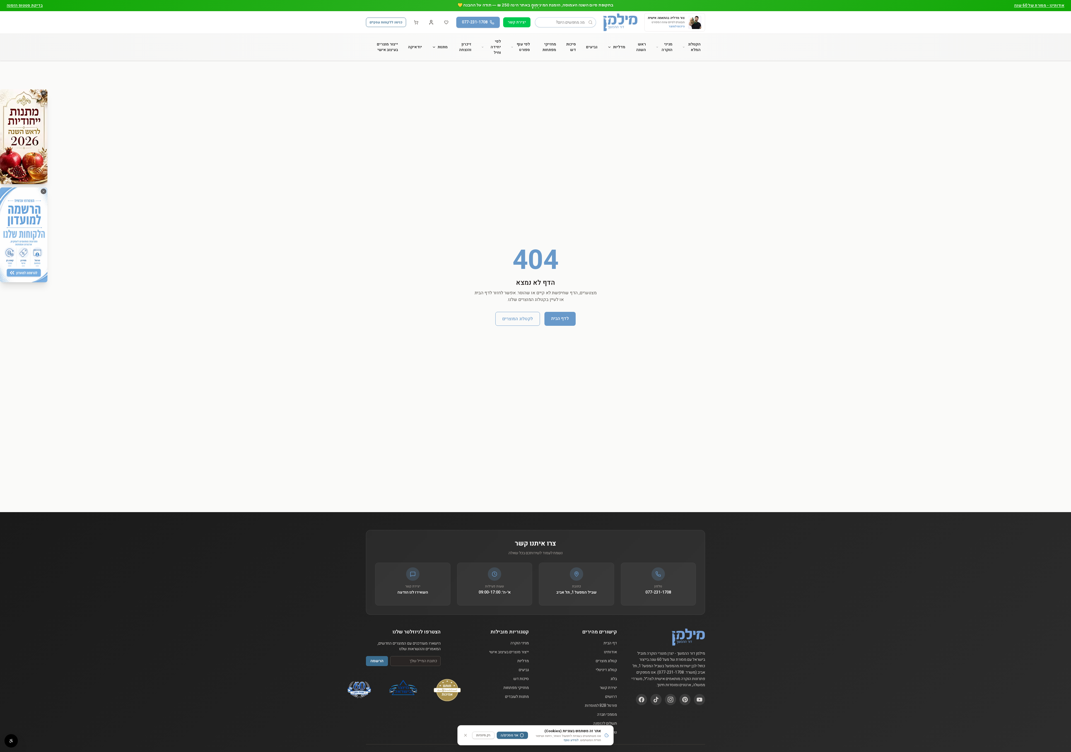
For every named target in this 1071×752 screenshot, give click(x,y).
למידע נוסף (571, 740)
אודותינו (610, 652)
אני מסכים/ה (509, 735)
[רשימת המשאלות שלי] (446, 22)
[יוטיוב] (699, 699)
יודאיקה (415, 47)
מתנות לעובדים (517, 697)
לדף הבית (560, 318)
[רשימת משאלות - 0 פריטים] (446, 22)
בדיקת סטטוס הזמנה (25, 5)
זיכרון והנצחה (465, 47)
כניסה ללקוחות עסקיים (386, 22)
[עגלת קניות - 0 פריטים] (416, 22)
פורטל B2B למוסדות (601, 705)
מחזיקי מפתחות (549, 47)
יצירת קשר (517, 22)
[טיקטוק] (656, 699)
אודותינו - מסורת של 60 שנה (1039, 5)
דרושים (611, 697)
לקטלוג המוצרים (517, 318)
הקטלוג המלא (694, 47)
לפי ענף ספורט (523, 47)
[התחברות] (431, 22)
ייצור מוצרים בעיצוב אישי (387, 47)
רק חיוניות (483, 735)
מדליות (619, 47)
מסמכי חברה (607, 714)
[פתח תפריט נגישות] (11, 741)
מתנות (443, 47)
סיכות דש (571, 47)
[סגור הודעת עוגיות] (465, 735)
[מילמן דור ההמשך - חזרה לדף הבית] (620, 22)
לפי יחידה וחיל (496, 47)
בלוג (614, 679)
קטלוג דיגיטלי (606, 670)
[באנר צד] (23, 136)
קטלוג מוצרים (606, 661)
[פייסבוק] (641, 699)
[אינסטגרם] (670, 699)
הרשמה (376, 661)
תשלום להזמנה (605, 723)
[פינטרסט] (685, 699)
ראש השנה (641, 47)
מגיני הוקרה (667, 47)
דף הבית (610, 643)
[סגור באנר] (43, 93)
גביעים (591, 47)
